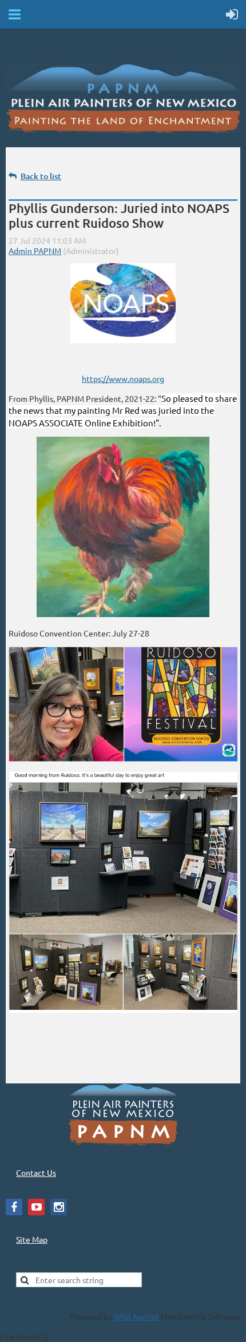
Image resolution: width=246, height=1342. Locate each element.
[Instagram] (58, 1207)
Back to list (41, 176)
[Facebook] (14, 1207)
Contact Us (36, 1172)
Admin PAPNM (35, 250)
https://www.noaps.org (123, 378)
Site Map (31, 1239)
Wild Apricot (136, 1316)
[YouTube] (36, 1207)
